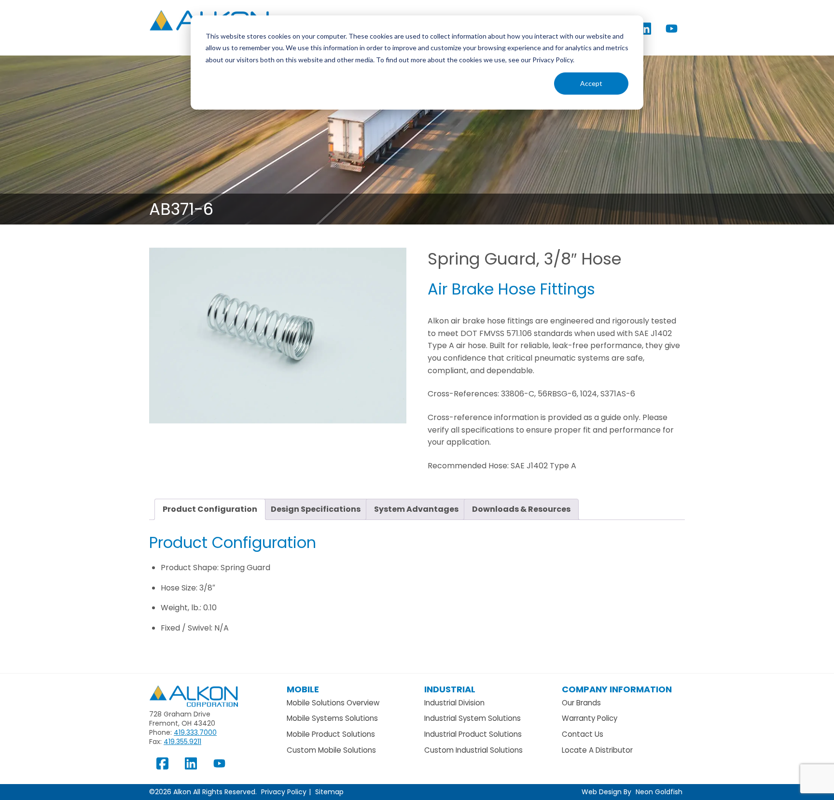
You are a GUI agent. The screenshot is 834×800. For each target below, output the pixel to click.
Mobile (303, 689)
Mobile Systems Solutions (332, 718)
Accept (591, 83)
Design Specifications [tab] (316, 509)
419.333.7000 (195, 732)
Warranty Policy (589, 718)
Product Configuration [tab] (210, 509)
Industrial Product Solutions (473, 734)
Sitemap (329, 792)
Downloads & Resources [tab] (521, 509)
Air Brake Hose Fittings (511, 289)
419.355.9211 (182, 741)
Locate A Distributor (597, 750)
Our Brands (581, 703)
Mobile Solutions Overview (333, 703)
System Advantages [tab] (416, 509)
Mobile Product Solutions (331, 734)
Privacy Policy (283, 792)
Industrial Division (454, 703)
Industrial (449, 689)
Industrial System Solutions (472, 718)
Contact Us (582, 734)
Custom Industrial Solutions (473, 750)
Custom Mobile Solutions (331, 750)
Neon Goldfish (659, 792)
